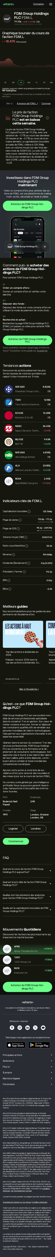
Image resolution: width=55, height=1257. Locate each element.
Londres (36, 828)
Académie (42, 351)
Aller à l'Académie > (29, 689)
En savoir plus (12, 679)
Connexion (38, 4)
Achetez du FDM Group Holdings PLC (27, 206)
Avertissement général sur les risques (17, 1202)
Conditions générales (39, 1202)
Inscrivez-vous (8, 89)
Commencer (15, 841)
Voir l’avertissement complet (21, 1191)
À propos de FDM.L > (27, 103)
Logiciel (13, 828)
